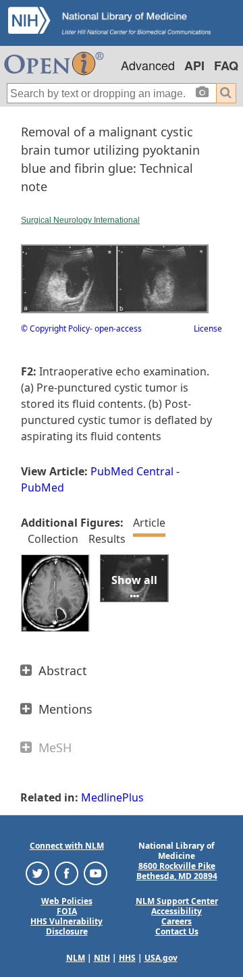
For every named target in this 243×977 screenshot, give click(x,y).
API (194, 65)
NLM (75, 957)
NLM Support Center (177, 901)
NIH (102, 957)
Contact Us (176, 931)
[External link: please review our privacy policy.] (37, 872)
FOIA (67, 911)
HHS (127, 957)
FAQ (226, 65)
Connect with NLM (67, 845)
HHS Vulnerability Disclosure (66, 926)
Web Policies (66, 901)
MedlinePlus (112, 797)
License (208, 328)
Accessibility (176, 911)
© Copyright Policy (55, 328)
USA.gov (161, 957)
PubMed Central (131, 471)
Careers (176, 921)
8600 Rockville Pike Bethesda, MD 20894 (176, 871)
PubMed (42, 487)
